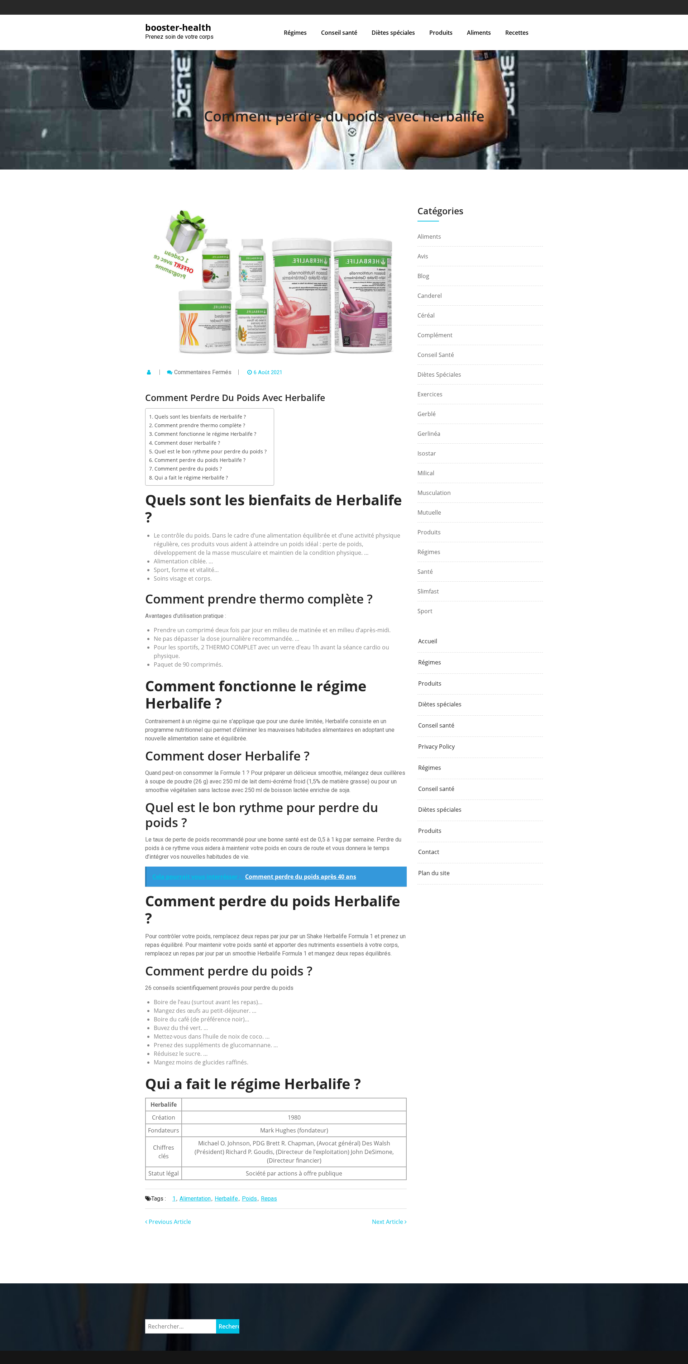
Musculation (434, 493)
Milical (425, 473)
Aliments (479, 33)
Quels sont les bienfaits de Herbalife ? (200, 416)
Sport (425, 611)
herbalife (226, 1198)
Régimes (295, 33)
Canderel (429, 296)
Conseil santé (339, 33)
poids (249, 1198)
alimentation (195, 1198)
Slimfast (428, 591)
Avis (422, 256)
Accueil (427, 641)
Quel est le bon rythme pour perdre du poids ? (210, 451)
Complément (435, 335)
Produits (441, 33)
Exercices (430, 394)
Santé (425, 572)
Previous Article (169, 1222)
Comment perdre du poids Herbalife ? (199, 460)
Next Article (388, 1222)
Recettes (517, 33)
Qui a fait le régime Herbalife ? (191, 477)
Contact (428, 852)
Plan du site (434, 873)
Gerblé (426, 414)
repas (269, 1198)
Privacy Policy (436, 746)
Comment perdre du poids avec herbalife (344, 116)
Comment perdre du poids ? (188, 468)
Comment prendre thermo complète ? (199, 425)
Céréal (426, 315)
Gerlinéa (428, 434)
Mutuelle (429, 512)
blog (423, 276)
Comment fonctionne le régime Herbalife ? (205, 433)
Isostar (426, 453)
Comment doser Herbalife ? (187, 442)
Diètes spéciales (393, 33)
